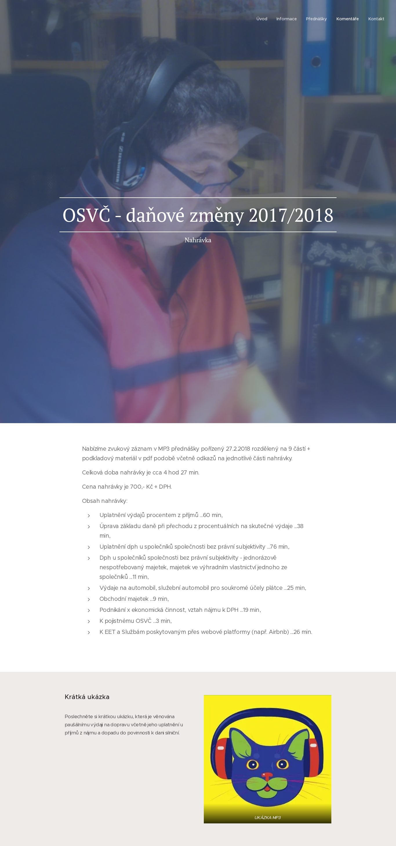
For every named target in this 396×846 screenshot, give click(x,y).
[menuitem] (263, 19)
